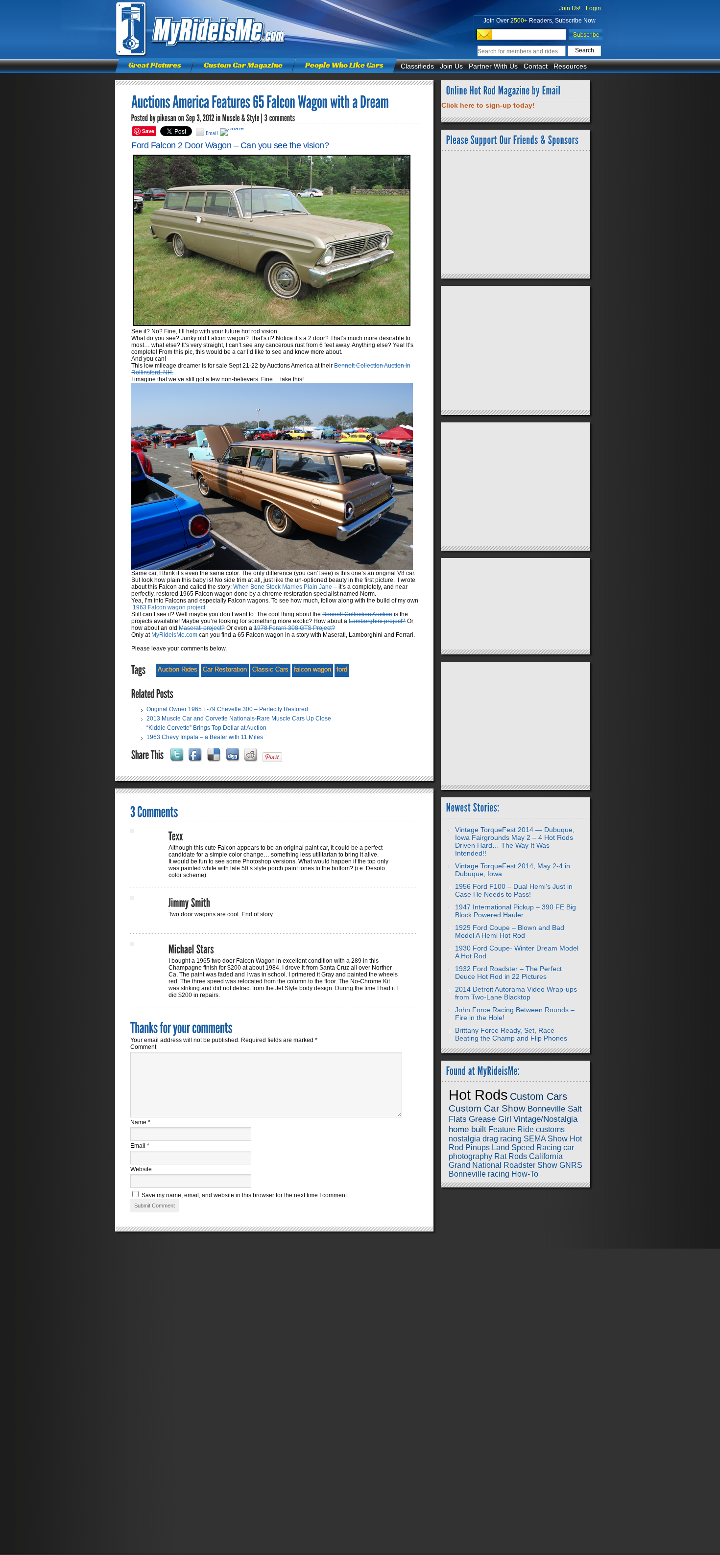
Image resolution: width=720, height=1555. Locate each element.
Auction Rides (177, 669)
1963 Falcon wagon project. (170, 607)
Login (593, 8)
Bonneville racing (479, 1174)
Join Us (451, 66)
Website (141, 1169)
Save (148, 131)
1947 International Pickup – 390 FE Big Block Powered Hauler (515, 911)
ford (341, 669)
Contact (536, 66)
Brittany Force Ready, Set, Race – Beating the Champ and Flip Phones (511, 1034)
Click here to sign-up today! (488, 105)
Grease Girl (490, 1119)
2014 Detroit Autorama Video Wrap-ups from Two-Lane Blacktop (516, 993)
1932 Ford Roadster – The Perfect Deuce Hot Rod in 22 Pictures (508, 972)
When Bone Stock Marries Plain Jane (282, 586)
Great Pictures (154, 65)
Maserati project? (202, 628)
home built (467, 1129)
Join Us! (569, 8)
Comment (143, 1047)
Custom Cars (538, 1096)
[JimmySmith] (189, 903)
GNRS (570, 1165)
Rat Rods (510, 1156)
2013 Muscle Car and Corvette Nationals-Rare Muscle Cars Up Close (238, 718)
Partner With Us (493, 66)
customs (550, 1129)
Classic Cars (270, 669)
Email (139, 1145)
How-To (524, 1174)
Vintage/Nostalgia (545, 1119)
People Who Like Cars (344, 65)
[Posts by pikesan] (167, 118)
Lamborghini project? (377, 621)
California (546, 1156)
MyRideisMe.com (174, 634)
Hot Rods (478, 1095)
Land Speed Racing (526, 1147)
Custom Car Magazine (243, 65)
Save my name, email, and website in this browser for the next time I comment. (245, 1195)
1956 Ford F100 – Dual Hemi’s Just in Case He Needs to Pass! (514, 890)
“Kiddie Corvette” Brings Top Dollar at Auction (206, 727)
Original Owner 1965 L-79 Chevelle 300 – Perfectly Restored (227, 709)
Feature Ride (511, 1129)
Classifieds (417, 66)
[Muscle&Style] (241, 118)
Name (140, 1122)
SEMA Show (546, 1139)
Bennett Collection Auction (357, 614)
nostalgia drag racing (485, 1139)
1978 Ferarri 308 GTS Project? (294, 628)
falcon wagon (312, 669)
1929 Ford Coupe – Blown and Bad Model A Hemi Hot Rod (509, 931)
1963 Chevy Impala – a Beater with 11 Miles (204, 737)
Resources (570, 66)
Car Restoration (225, 669)
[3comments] (279, 118)
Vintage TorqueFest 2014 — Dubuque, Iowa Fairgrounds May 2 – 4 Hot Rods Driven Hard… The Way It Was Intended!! (515, 841)
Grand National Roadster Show (503, 1165)
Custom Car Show (487, 1108)
